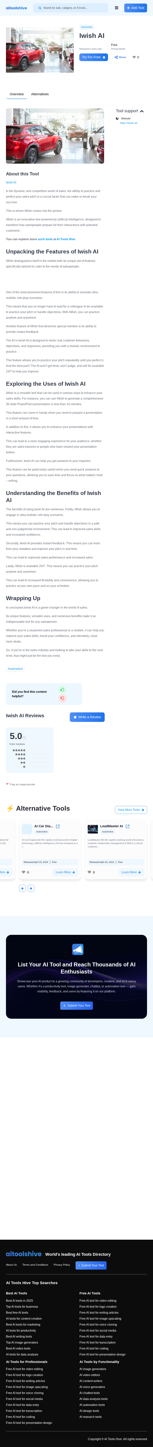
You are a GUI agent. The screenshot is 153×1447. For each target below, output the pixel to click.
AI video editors (89, 1375)
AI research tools (90, 1416)
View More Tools (129, 809)
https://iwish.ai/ (128, 122)
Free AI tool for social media (97, 1330)
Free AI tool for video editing (97, 1300)
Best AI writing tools (19, 1336)
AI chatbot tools (89, 1393)
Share (122, 57)
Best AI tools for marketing (23, 1324)
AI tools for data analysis (22, 1354)
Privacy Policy (62, 1264)
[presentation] (22, 888)
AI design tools (89, 1410)
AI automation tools (92, 1404)
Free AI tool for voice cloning (98, 1324)
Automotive (86, 27)
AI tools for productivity (21, 1330)
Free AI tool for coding (93, 1348)
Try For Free (91, 57)
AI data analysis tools (93, 1398)
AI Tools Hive (66, 239)
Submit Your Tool (79, 1005)
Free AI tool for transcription (97, 1342)
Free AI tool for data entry (96, 1336)
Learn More (63, 872)
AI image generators (92, 1369)
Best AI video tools (18, 1348)
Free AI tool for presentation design (102, 1354)
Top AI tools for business (22, 1306)
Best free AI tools (17, 1312)
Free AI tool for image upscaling (100, 1318)
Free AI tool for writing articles (98, 1312)
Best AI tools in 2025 (19, 1300)
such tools (45, 239)
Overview (17, 94)
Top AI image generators (22, 1342)
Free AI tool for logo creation (98, 1306)
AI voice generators (92, 1387)
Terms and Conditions (35, 1264)
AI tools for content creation (24, 1318)
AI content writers (90, 1381)
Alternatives (40, 94)
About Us (11, 1264)
